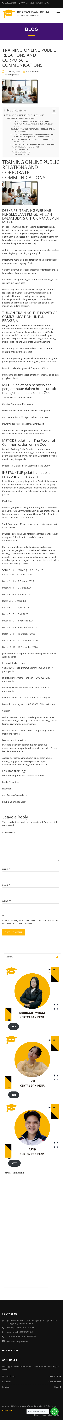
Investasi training (24, 152)
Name (6, 869)
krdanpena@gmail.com (17, 1341)
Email (6, 885)
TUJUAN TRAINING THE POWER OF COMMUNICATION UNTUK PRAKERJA (34, 130)
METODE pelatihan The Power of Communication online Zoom (33, 140)
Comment (8, 832)
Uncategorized (12, 74)
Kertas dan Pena (33, 12)
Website (6, 901)
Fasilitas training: (24, 154)
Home (37, 1415)
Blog (50, 1415)
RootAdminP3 (32, 71)
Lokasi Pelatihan (23, 149)
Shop (43, 1415)
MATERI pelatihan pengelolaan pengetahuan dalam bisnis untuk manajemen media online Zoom (34, 135)
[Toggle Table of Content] (53, 111)
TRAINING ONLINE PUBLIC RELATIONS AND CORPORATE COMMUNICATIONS (25, 117)
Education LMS (40, 1406)
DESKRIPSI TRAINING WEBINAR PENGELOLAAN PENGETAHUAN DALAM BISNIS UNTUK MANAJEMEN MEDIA (33, 123)
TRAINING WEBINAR (35, 210)
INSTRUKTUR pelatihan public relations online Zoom (34, 144)
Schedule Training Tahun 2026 (28, 147)
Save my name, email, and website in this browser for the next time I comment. (30, 922)
